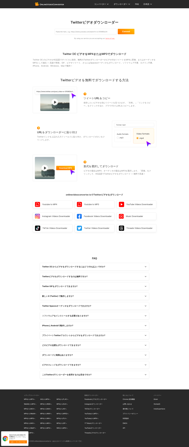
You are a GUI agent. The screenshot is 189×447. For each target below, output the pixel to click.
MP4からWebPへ (30, 428)
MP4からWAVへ (45, 418)
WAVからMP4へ (62, 428)
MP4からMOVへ (29, 409)
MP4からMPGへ (29, 418)
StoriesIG (157, 404)
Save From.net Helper (16, 435)
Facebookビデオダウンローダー (96, 399)
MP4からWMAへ (46, 404)
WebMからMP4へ (30, 404)
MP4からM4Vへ (29, 423)
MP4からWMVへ (46, 413)
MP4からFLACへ (62, 399)
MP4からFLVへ (62, 418)
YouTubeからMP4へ (92, 418)
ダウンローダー (120, 4)
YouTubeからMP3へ (92, 413)
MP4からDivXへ (62, 404)
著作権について (128, 409)
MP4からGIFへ (62, 423)
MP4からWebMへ (30, 413)
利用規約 (126, 418)
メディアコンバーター (31, 395)
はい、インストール (18, 442)
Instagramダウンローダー (93, 404)
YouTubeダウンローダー (93, 428)
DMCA (125, 423)
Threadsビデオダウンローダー (95, 433)
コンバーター (100, 4)
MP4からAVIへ (62, 409)
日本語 (146, 4)
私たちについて (128, 395)
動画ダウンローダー (91, 395)
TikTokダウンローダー (92, 409)
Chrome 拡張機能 (129, 399)
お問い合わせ (127, 404)
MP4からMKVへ (45, 423)
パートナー (157, 395)
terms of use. (110, 38)
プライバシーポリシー (130, 413)
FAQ (137, 4)
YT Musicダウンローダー (93, 423)
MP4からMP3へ (29, 399)
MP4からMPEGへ (63, 413)
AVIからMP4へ (45, 399)
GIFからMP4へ (29, 433)
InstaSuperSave (159, 409)
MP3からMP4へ (45, 428)
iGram (156, 399)
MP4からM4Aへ (45, 409)
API (124, 428)
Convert (126, 31)
